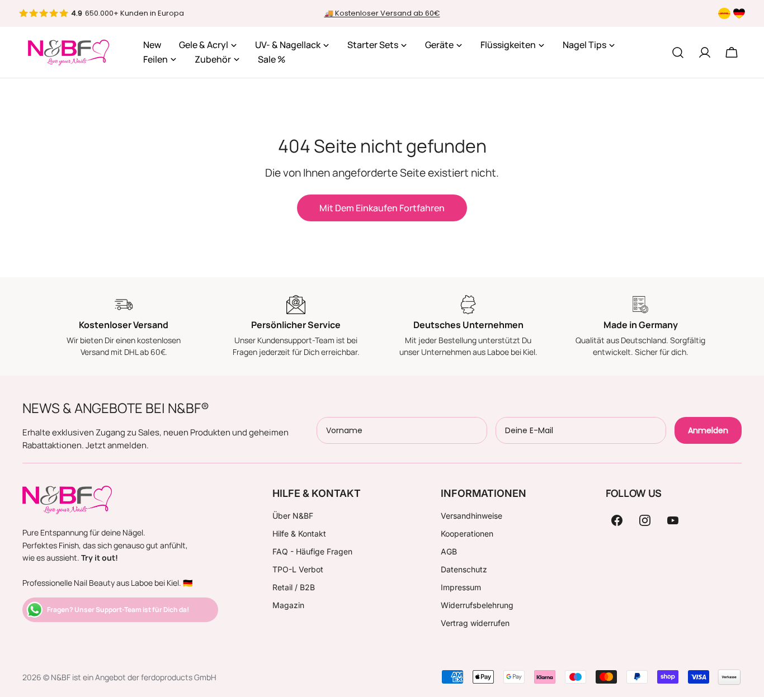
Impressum (461, 587)
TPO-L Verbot (297, 569)
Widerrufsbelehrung (477, 605)
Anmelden (708, 430)
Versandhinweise (471, 515)
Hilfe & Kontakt (299, 533)
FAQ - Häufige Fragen (312, 551)
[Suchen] (678, 52)
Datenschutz (464, 569)
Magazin (288, 605)
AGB (449, 551)
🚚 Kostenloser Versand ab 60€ (382, 13)
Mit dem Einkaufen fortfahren (382, 208)
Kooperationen (467, 533)
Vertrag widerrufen (475, 623)
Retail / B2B (293, 587)
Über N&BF (292, 515)
